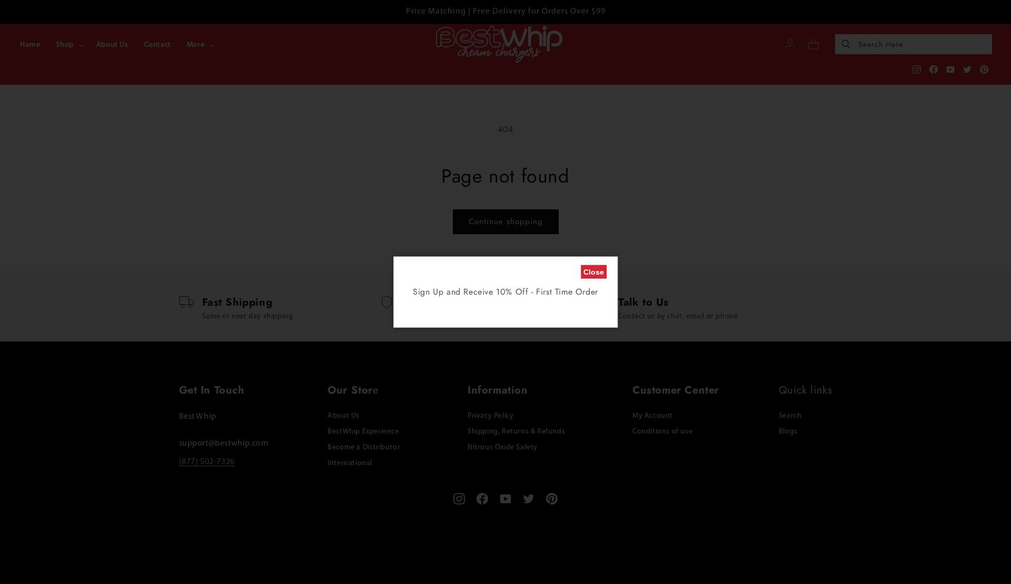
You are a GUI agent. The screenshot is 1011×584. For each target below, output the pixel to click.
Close (593, 272)
